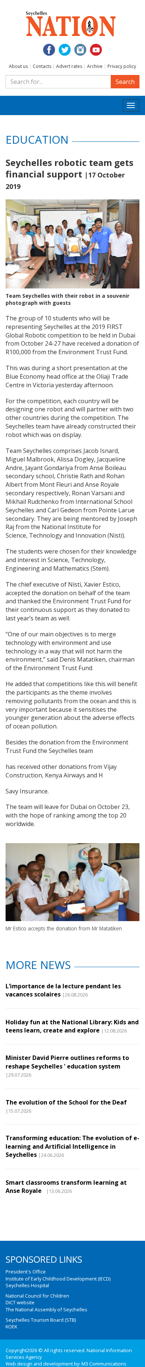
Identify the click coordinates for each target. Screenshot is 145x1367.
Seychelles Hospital (27, 1285)
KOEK (11, 1326)
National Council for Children (37, 1295)
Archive (95, 66)
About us (18, 66)
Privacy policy (121, 66)
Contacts (42, 66)
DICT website (20, 1302)
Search (125, 82)
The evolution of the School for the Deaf (66, 1102)
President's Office (26, 1271)
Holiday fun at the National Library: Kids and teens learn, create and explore (72, 1026)
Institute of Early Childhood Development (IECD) (58, 1278)
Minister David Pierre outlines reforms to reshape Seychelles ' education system (67, 1062)
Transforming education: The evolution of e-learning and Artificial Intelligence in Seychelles (72, 1146)
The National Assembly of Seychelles (46, 1309)
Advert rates (69, 66)
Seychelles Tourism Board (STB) (41, 1320)
